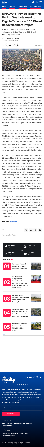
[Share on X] (6, 45)
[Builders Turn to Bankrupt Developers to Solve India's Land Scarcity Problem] (36, 298)
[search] (32, 2)
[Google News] (30, 377)
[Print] (17, 45)
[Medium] (31, 253)
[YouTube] (26, 377)
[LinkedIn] (12, 253)
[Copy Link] (14, 45)
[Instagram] (31, 246)
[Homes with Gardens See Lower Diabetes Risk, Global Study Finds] (36, 326)
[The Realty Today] (4, 2)
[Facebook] (12, 246)
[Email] (10, 45)
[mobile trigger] (40, 2)
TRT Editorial (7, 38)
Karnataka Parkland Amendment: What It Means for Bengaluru (19, 266)
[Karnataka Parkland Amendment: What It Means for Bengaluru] (36, 266)
